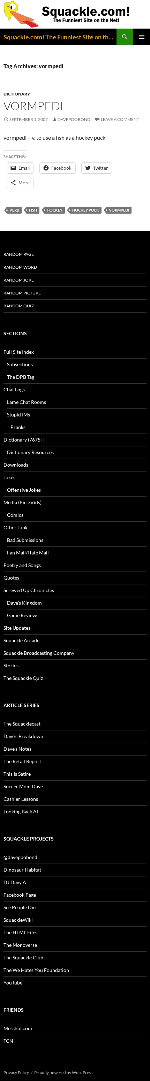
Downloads (15, 465)
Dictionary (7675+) (24, 440)
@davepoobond (20, 857)
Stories (10, 665)
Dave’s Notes (17, 749)
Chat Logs (14, 389)
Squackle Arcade (21, 640)
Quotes (11, 578)
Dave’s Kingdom (24, 603)
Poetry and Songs (22, 565)
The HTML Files (20, 932)
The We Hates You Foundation (36, 970)
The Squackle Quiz (23, 678)
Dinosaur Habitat (22, 870)
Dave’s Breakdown (23, 736)
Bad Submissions (25, 540)
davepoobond (74, 119)
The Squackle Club (23, 957)
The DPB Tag (20, 377)
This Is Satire (17, 774)
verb (14, 210)
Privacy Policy (16, 1072)
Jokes (9, 477)
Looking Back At (20, 811)
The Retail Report (22, 761)
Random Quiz (18, 305)
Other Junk (15, 527)
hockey (54, 210)
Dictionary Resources (30, 452)
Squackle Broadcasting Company (38, 653)
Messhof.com (17, 1028)
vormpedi (33, 106)
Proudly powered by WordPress (63, 1072)
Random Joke (18, 280)
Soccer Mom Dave (23, 786)
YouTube (12, 983)
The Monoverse (20, 945)
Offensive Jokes (24, 490)
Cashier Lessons (20, 799)
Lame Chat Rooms (26, 402)
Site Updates (16, 628)
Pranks (17, 427)
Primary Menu (141, 37)
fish (33, 210)
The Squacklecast (21, 724)
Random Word (20, 267)
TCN (8, 1041)
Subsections (20, 364)
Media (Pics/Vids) (22, 502)
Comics (15, 515)
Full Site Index (18, 352)
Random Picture (22, 293)
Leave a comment (120, 119)
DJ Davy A (14, 882)
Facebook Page (19, 895)
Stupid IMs (18, 414)
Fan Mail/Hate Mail (28, 552)
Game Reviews (22, 615)
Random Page (18, 254)
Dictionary (16, 94)
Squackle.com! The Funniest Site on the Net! (60, 37)
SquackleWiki (18, 920)
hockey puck (85, 210)
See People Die (19, 907)
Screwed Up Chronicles (28, 590)
